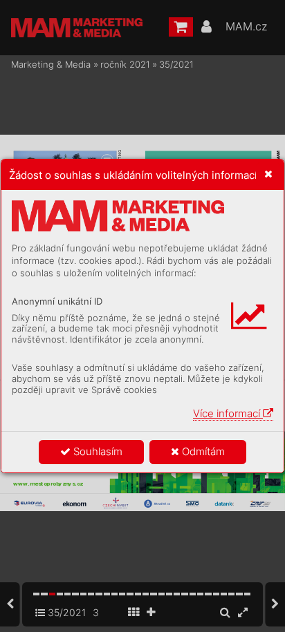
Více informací (228, 413)
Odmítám (202, 451)
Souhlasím (96, 451)
